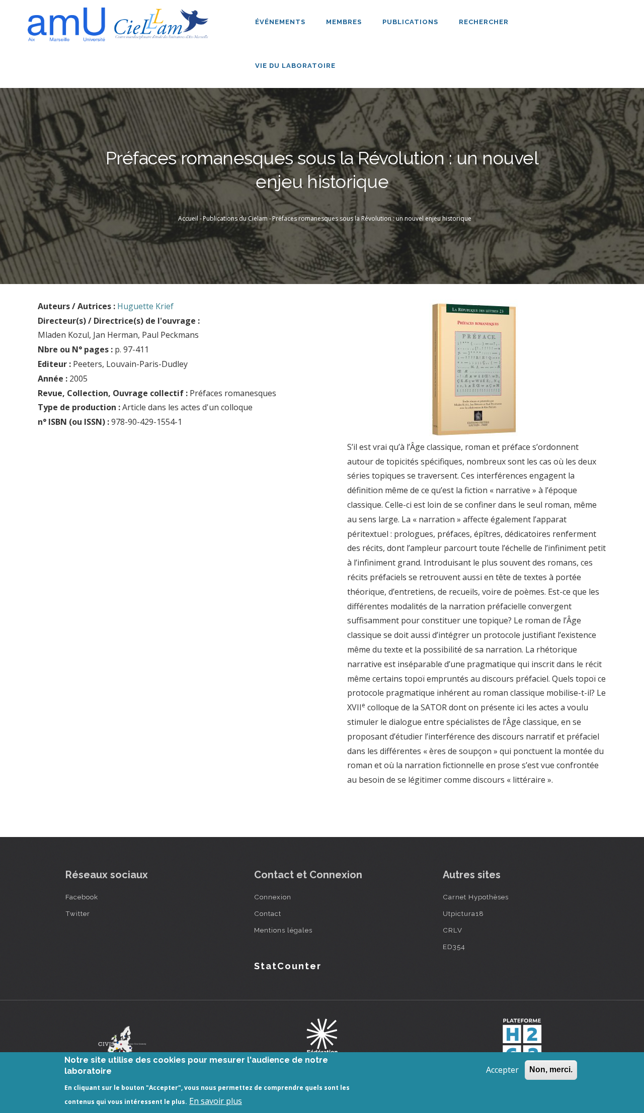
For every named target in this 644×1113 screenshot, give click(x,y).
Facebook (81, 897)
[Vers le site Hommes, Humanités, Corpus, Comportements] (521, 1041)
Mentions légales (283, 930)
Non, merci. (551, 1069)
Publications (411, 22)
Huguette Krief (145, 306)
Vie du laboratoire (296, 65)
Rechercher (484, 22)
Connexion (272, 897)
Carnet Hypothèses (476, 897)
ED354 (454, 947)
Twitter (77, 913)
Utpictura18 (463, 913)
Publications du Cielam (235, 218)
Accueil (188, 218)
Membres (345, 22)
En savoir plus (215, 1100)
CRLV (452, 930)
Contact (267, 913)
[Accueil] (121, 20)
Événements (281, 22)
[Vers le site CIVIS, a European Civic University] (122, 1041)
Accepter (502, 1069)
